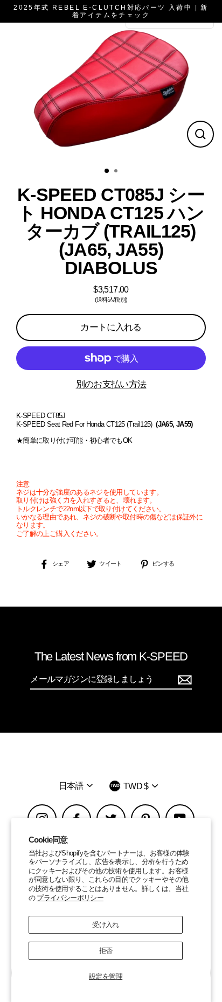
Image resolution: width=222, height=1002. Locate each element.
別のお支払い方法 (111, 384)
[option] (111, 92)
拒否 (106, 951)
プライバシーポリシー (70, 898)
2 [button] (117, 172)
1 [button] (107, 171)
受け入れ (105, 925)
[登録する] (183, 680)
